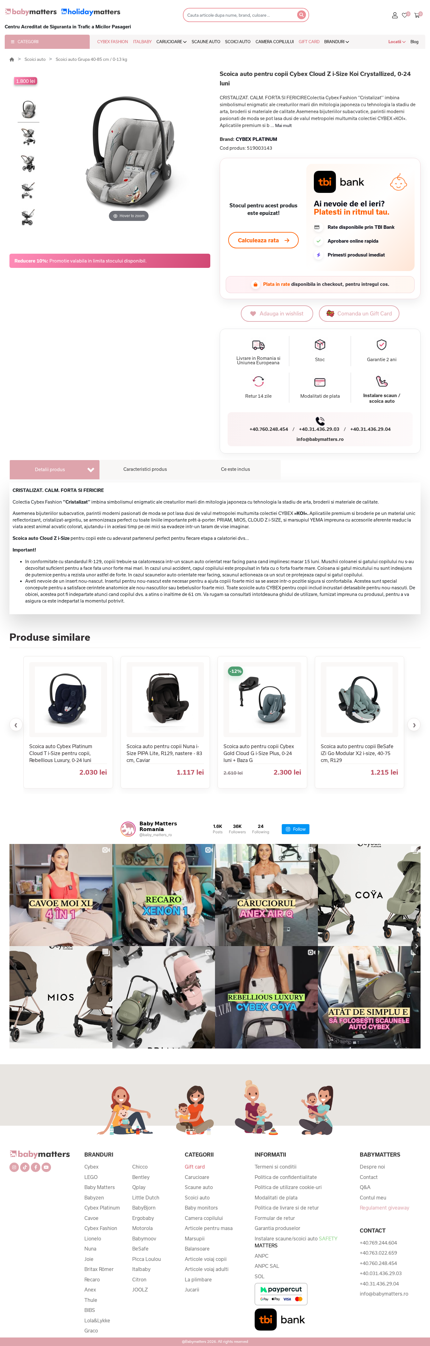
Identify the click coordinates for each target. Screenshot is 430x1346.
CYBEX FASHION (112, 41)
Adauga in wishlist (281, 313)
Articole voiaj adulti (207, 1269)
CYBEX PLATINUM (256, 139)
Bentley (141, 1177)
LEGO (91, 1177)
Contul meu (373, 1197)
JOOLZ (140, 1289)
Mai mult (283, 125)
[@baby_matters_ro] (128, 829)
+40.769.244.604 (378, 1242)
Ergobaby (143, 1218)
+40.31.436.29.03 (319, 429)
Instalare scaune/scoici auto (296, 1242)
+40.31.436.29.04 (370, 429)
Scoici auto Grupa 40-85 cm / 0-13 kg (91, 59)
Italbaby (141, 1269)
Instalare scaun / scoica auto (381, 398)
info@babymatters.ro (320, 439)
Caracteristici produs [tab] (145, 469)
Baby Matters (99, 1187)
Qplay (138, 1187)
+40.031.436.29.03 (381, 1273)
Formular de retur (275, 1218)
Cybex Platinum (102, 1207)
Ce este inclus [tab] (235, 469)
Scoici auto (36, 59)
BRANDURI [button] (334, 41)
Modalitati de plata (276, 1197)
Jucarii (192, 1289)
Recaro (92, 1279)
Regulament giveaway (384, 1207)
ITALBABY (142, 41)
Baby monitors (201, 1207)
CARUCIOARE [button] (169, 41)
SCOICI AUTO (238, 41)
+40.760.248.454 (269, 429)
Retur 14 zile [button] (258, 396)
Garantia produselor (277, 1228)
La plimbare (198, 1279)
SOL (259, 1276)
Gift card (195, 1167)
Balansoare (197, 1248)
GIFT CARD (309, 41)
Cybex (91, 1167)
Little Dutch (145, 1197)
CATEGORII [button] (28, 41)
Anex (90, 1289)
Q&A (365, 1187)
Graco (91, 1330)
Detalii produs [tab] (50, 469)
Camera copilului (204, 1218)
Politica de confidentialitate (286, 1177)
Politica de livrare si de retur (287, 1207)
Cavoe (91, 1218)
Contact (369, 1177)
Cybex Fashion (100, 1228)
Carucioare (197, 1177)
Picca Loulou (146, 1259)
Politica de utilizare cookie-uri (288, 1187)
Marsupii (195, 1238)
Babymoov (144, 1238)
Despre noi (372, 1167)
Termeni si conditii (276, 1167)
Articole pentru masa (209, 1228)
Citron (139, 1279)
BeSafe (140, 1248)
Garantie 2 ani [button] (382, 359)
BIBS (89, 1310)
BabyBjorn (144, 1207)
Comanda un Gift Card (364, 313)
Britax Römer (99, 1269)
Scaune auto (199, 1187)
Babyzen (94, 1197)
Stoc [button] (320, 359)
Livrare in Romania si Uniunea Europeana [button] (258, 360)
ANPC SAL (267, 1266)
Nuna (90, 1248)
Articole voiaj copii (206, 1259)
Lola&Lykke (97, 1320)
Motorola (142, 1228)
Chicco (140, 1167)
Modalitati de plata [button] (320, 396)
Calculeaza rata (258, 240)
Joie (88, 1259)
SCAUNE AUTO (206, 41)
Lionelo (92, 1238)
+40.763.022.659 (378, 1253)
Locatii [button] (395, 41)
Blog (414, 41)
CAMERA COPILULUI (275, 41)
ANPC (262, 1256)
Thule (90, 1300)
